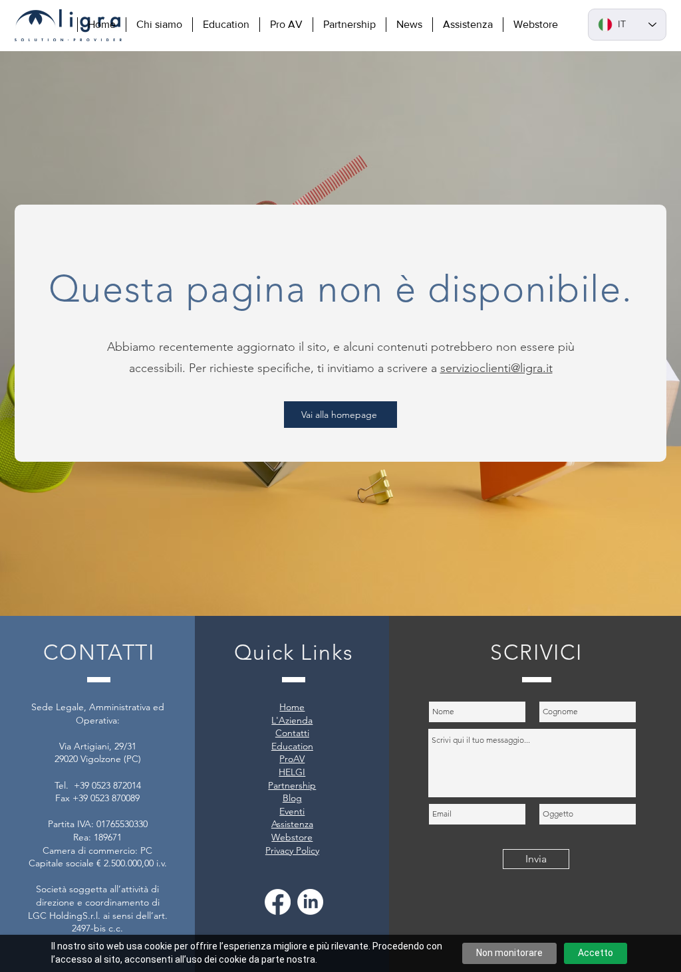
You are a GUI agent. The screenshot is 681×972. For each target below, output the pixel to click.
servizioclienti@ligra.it (496, 368)
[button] (159, 24)
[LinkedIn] (310, 902)
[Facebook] (278, 902)
